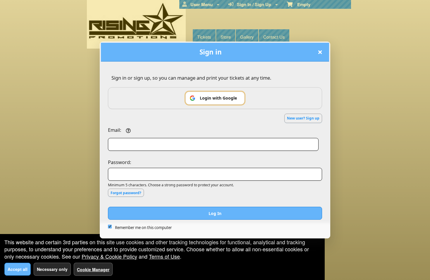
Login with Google (218, 98)
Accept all (17, 269)
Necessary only (52, 269)
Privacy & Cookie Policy (109, 256)
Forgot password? (126, 192)
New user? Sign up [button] (303, 118)
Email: (114, 130)
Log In (215, 213)
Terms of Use (164, 256)
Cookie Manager (93, 269)
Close (320, 52)
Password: (119, 162)
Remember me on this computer (143, 227)
